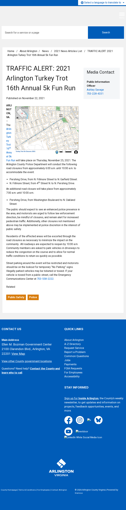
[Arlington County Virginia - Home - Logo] (27, 13)
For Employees (73, 372)
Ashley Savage (95, 89)
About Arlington (28, 51)
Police (33, 297)
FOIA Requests (73, 368)
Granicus (79, 493)
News (45, 51)
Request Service (74, 348)
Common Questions (76, 356)
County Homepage (9, 490)
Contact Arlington (59, 490)
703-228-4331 (95, 93)
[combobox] (102, 2)
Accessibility (72, 376)
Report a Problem (75, 352)
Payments (70, 364)
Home (10, 51)
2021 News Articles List (68, 51)
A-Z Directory (72, 344)
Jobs (67, 360)
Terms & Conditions (27, 490)
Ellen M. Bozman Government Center (27, 344)
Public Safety (16, 297)
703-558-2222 (45, 278)
